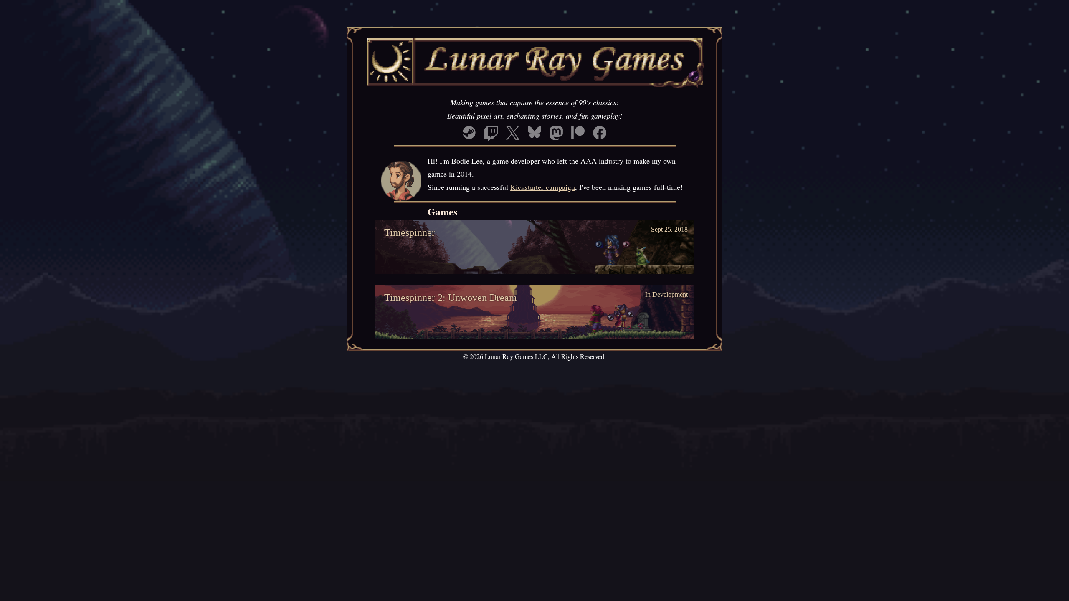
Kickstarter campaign (542, 187)
